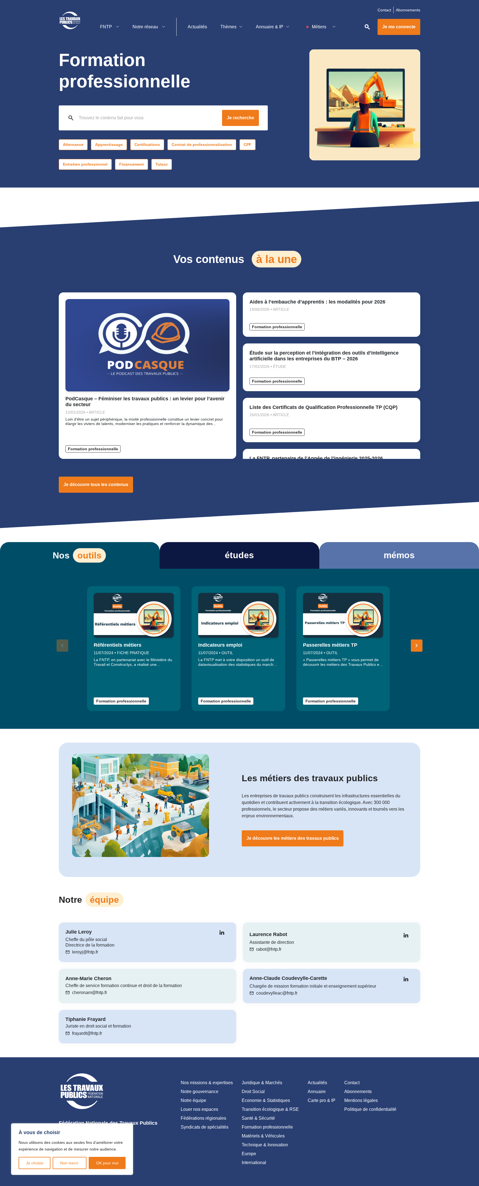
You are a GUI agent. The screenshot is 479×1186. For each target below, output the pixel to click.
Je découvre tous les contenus (95, 484)
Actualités (197, 26)
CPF (247, 144)
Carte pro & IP (321, 1100)
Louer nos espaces (199, 1109)
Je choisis (34, 1163)
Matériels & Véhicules (263, 1136)
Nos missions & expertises (207, 1082)
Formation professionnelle (93, 449)
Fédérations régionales (203, 1118)
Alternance (73, 144)
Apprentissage (109, 144)
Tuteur (162, 164)
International (254, 1162)
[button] (416, 645)
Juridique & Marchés (262, 1082)
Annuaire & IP (269, 26)
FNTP (106, 26)
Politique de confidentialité (370, 1109)
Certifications (147, 144)
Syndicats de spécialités (204, 1127)
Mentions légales (361, 1100)
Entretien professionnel (85, 164)
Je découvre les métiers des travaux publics (292, 838)
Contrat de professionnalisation (202, 144)
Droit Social (253, 1091)
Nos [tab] (77, 555)
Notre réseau (146, 26)
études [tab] (239, 555)
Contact (384, 10)
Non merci (69, 1163)
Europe (249, 1153)
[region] (72, 1149)
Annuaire (317, 1091)
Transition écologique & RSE (270, 1109)
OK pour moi (107, 1163)
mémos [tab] (399, 555)
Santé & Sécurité (258, 1118)
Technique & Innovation (265, 1144)
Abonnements (408, 10)
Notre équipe (193, 1100)
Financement (131, 164)
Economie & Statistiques (266, 1100)
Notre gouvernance (199, 1091)
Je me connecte (399, 26)
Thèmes (228, 26)
